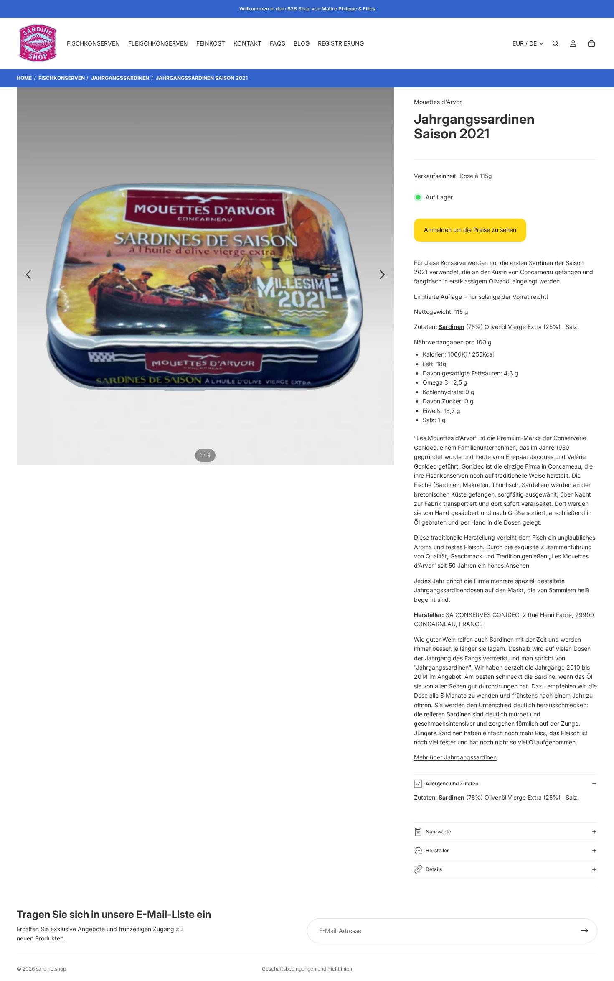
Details (434, 869)
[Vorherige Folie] (26, 276)
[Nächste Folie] (384, 276)
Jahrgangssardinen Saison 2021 (202, 78)
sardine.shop (51, 969)
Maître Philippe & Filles (348, 8)
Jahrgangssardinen (120, 78)
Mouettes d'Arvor (438, 101)
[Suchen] (555, 43)
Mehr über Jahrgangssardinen (455, 757)
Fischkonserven (61, 78)
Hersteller (437, 850)
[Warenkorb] (591, 43)
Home (24, 78)
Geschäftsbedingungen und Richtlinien (307, 969)
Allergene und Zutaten (452, 783)
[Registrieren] (585, 931)
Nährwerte (438, 831)
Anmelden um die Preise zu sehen (470, 229)
